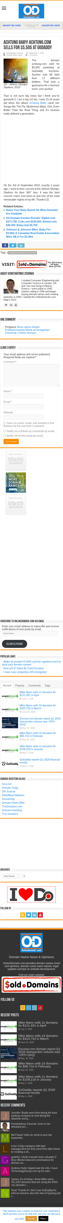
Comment (10, 361)
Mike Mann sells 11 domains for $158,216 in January (38, 748)
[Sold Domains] (31, 264)
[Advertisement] (31, 150)
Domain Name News (14, 55)
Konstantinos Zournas (14, 53)
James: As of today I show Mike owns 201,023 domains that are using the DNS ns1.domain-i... (34, 1182)
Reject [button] (43, 1218)
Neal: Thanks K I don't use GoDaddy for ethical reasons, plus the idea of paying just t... (35, 1193)
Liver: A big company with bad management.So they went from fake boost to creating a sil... (35, 1149)
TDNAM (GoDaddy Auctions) (22, 253)
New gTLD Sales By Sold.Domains (23, 668)
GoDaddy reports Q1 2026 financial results (36, 1091)
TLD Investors (10, 814)
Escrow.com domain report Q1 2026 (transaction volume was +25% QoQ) (40, 721)
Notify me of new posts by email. (25, 435)
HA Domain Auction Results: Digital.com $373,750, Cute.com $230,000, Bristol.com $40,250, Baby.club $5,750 (31, 222)
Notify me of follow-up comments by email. (31, 431)
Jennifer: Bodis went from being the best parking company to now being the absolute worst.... (34, 1115)
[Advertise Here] (31, 25)
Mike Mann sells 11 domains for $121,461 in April (38, 694)
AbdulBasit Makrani (13, 795)
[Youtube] (40, 915)
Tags (47, 685)
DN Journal (8, 791)
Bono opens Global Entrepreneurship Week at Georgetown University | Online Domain (27, 330)
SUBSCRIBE (14, 643)
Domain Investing (12, 810)
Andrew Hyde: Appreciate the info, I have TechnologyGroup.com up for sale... (34, 1169)
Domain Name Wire (13, 802)
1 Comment (33, 55)
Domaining (8, 799)
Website (8, 412)
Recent (7, 685)
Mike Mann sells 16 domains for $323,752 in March (38, 707)
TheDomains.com (12, 806)
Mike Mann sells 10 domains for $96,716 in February (38, 734)
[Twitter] (28, 915)
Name (8, 391)
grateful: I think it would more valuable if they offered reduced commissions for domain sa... (33, 1160)
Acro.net (6, 784)
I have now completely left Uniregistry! (25, 672)
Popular (19, 685)
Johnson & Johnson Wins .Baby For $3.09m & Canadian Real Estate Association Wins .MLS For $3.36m (32, 233)
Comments (34, 685)
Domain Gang (10, 787)
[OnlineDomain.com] (32, 10)
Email (8, 402)
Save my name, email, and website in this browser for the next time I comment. (29, 424)
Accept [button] (31, 1218)
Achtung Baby (37, 103)
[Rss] (22, 915)
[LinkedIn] (34, 915)
